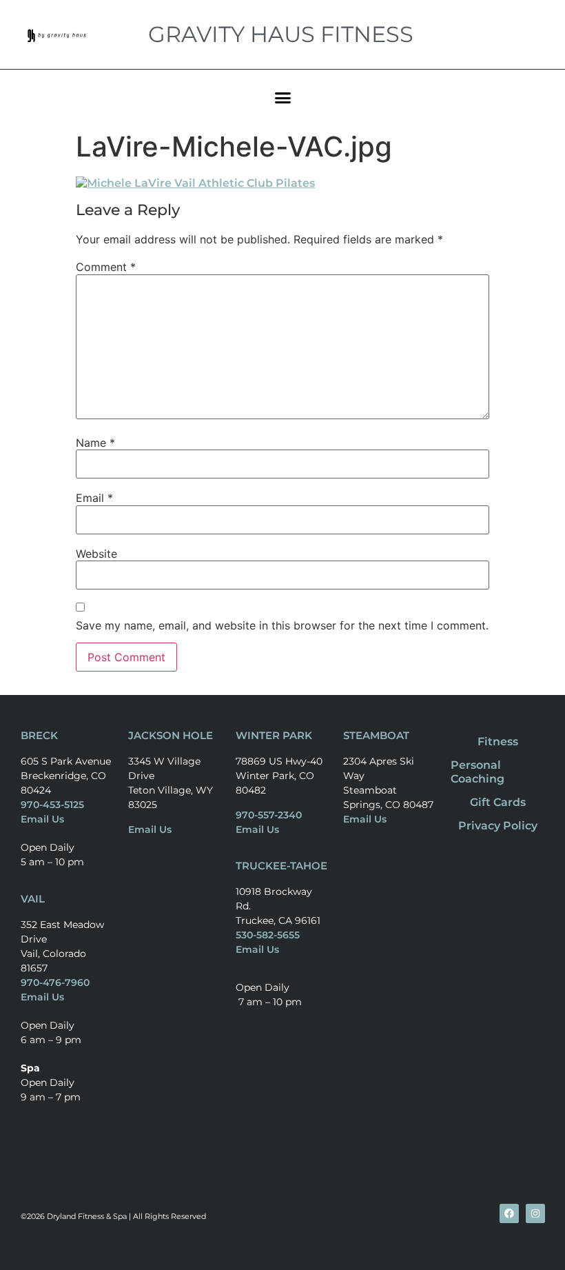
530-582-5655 (268, 935)
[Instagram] (535, 1213)
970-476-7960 (55, 982)
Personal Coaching (477, 771)
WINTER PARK (274, 735)
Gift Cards (498, 802)
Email (94, 497)
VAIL (33, 898)
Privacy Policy (497, 825)
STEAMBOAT (376, 735)
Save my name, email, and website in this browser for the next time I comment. (282, 625)
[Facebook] (509, 1213)
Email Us (42, 819)
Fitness (497, 741)
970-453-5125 (52, 804)
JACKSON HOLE (170, 735)
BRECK (39, 735)
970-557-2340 (269, 815)
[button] (282, 97)
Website (96, 553)
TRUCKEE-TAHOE (281, 865)
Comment (106, 266)
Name (95, 442)
